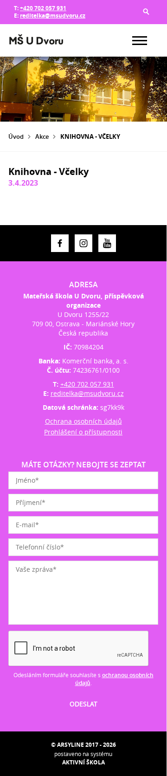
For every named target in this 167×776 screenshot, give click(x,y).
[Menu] (139, 40)
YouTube (107, 243)
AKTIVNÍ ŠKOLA (83, 762)
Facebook (60, 243)
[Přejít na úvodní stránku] (36, 40)
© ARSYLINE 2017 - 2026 (83, 745)
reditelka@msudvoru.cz (52, 15)
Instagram (83, 243)
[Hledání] (146, 12)
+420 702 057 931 (43, 8)
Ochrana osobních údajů (83, 421)
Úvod (16, 136)
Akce (42, 136)
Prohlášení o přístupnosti (83, 431)
